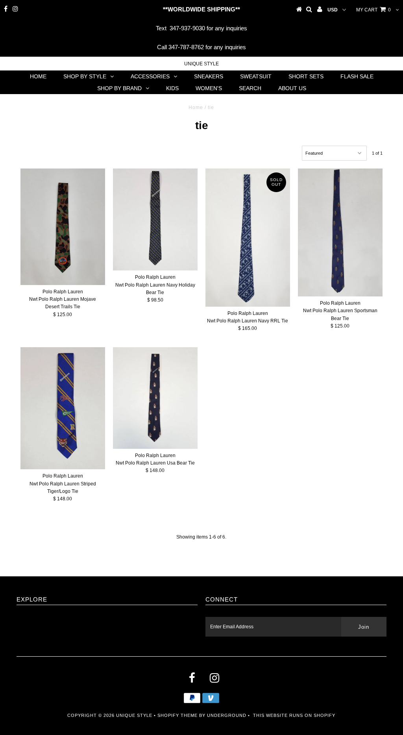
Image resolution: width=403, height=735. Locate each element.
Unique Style (201, 64)
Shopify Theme (177, 715)
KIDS (172, 88)
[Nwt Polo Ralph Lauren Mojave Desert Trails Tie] (62, 226)
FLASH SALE (356, 76)
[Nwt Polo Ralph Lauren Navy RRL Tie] (247, 237)
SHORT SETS (306, 76)
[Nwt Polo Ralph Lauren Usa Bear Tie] (155, 397)
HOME (38, 76)
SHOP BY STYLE (84, 76)
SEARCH (250, 88)
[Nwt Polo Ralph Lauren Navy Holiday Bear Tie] (155, 219)
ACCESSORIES (150, 76)
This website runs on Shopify (294, 715)
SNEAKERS (208, 76)
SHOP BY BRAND (119, 88)
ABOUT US (292, 88)
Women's (209, 88)
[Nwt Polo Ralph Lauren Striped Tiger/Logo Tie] (62, 408)
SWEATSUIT (256, 76)
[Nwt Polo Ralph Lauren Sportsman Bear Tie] (340, 232)
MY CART (373, 10)
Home (196, 107)
